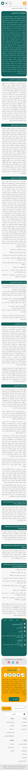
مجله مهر (12, 751)
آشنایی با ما (15, 699)
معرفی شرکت (24, 725)
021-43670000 (19, 628)
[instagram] (9, 662)
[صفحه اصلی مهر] (24, 3)
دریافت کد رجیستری (23, 744)
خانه (26, 8)
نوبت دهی (25, 747)
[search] (10, 3)
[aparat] (17, 662)
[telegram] (13, 662)
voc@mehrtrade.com (17, 624)
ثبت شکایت (11, 729)
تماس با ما (12, 744)
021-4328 (20, 632)
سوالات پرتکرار (11, 747)
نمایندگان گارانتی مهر (22, 761)
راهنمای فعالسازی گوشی (9, 736)
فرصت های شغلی (10, 732)
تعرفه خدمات (24, 757)
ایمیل (25, 706)
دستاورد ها (24, 722)
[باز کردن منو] (2, 3)
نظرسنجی (12, 725)
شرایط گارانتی (24, 751)
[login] (6, 3)
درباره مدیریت (24, 729)
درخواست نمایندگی (10, 722)
